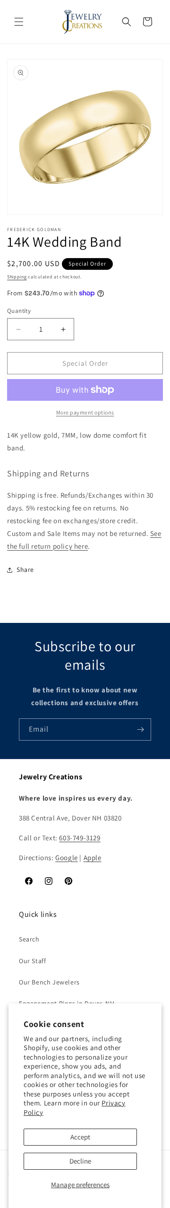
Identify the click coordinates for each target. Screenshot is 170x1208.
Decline (80, 1160)
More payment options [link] (85, 412)
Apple (93, 857)
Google (66, 857)
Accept (80, 1136)
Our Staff (32, 961)
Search (29, 939)
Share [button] (25, 569)
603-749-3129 (79, 837)
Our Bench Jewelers (49, 982)
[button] (18, 21)
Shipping (17, 277)
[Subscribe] (140, 729)
